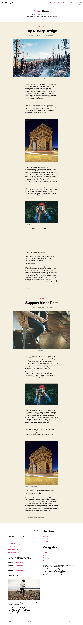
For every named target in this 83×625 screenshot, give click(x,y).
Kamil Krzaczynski (7, 3)
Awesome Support (13, 541)
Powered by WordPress (27, 621)
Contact (73, 2)
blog (28, 288)
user (33, 35)
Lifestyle (39, 26)
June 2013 (46, 539)
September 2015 (48, 536)
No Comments (51, 35)
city (29, 517)
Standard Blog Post (13, 549)
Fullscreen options (18, 562)
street (37, 288)
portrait (39, 517)
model (34, 288)
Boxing (64, 2)
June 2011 (46, 542)
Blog (69, 2)
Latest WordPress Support (15, 544)
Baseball (60, 2)
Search (9, 527)
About (55, 2)
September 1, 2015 (41, 35)
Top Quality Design (41, 31)
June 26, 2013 (41, 307)
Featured (45, 552)
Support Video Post (41, 303)
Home (51, 2)
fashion (30, 288)
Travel (44, 26)
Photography (47, 558)
